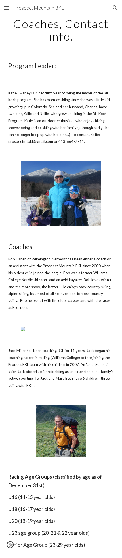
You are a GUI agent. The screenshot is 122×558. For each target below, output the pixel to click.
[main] (61, 30)
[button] (7, 8)
